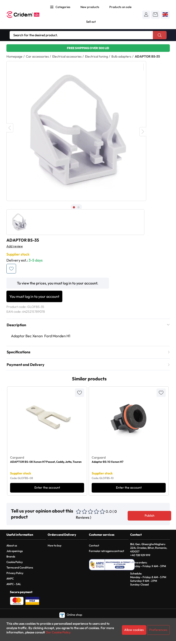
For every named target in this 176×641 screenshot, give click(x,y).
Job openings (14, 551)
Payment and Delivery (25, 364)
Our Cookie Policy (58, 632)
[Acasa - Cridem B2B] (23, 14)
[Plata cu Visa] (32, 600)
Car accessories (37, 56)
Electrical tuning (96, 56)
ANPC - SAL (13, 584)
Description (16, 325)
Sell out (91, 21)
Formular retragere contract (106, 551)
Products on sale (120, 7)
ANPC (10, 578)
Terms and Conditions (19, 567)
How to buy (54, 545)
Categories (62, 7)
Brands (10, 556)
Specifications (18, 352)
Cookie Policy (14, 562)
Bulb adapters (121, 56)
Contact (94, 545)
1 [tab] (74, 207)
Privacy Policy (14, 573)
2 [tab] (78, 207)
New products (89, 7)
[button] (146, 14)
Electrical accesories (67, 56)
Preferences (158, 630)
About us (11, 545)
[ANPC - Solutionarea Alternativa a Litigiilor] (112, 564)
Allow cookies (134, 630)
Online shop (74, 614)
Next (142, 131)
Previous (9, 127)
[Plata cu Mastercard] (17, 600)
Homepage (14, 56)
